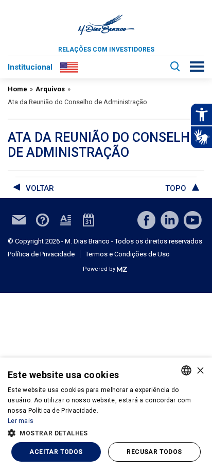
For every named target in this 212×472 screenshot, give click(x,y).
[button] (106, 432)
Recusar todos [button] (154, 451)
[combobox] (186, 370)
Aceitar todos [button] (55, 451)
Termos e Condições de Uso (127, 254)
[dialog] (106, 414)
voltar (40, 188)
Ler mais (20, 421)
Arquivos (50, 89)
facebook (146, 220)
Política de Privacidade (41, 254)
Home (17, 89)
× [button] (200, 370)
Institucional (30, 67)
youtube (193, 220)
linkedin (170, 220)
